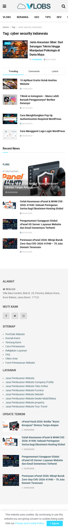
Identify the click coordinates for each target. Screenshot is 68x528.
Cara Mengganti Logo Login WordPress (42, 131)
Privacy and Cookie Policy (29, 523)
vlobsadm (37, 59)
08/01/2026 (50, 59)
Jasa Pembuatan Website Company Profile (29, 382)
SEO (36, 17)
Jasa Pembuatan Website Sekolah (24, 394)
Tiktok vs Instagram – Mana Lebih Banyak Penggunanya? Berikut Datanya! (39, 100)
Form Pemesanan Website (20, 362)
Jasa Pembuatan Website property (24, 402)
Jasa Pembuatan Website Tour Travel (26, 406)
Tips (48, 17)
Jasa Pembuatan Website (19, 378)
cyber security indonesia (30, 27)
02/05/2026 (27, 233)
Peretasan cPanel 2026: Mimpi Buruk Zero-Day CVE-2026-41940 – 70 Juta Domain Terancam (41, 243)
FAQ (7, 354)
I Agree (54, 523)
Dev (59, 17)
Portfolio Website (15, 334)
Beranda (22, 17)
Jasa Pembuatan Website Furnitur (24, 390)
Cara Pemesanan (15, 346)
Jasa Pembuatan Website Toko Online (26, 386)
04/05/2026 (12, 192)
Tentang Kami (13, 342)
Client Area (11, 358)
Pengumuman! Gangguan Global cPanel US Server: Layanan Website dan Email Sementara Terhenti (40, 224)
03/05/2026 (27, 213)
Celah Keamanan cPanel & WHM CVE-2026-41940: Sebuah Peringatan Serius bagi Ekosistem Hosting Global (41, 205)
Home (6, 27)
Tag (13, 27)
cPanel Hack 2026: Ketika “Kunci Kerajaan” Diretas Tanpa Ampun (32, 185)
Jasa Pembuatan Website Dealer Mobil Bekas (30, 398)
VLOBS (7, 17)
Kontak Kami (12, 338)
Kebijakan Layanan (16, 350)
